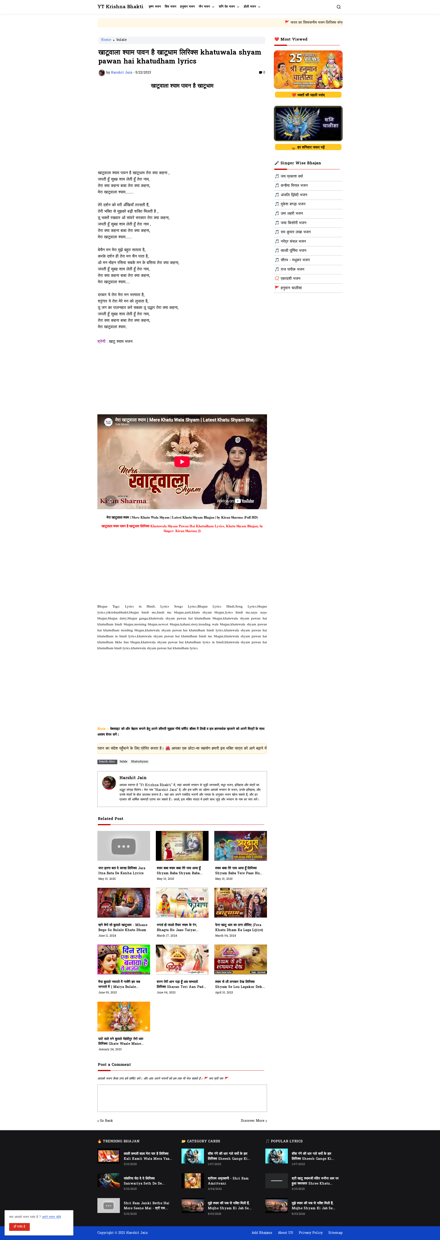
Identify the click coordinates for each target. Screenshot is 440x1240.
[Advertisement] (182, 132)
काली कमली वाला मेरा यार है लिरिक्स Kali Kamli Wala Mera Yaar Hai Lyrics (147, 1157)
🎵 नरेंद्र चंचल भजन (290, 242)
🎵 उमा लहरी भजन (289, 214)
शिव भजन (170, 6)
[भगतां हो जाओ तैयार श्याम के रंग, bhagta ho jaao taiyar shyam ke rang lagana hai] (182, 903)
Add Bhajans (262, 1233)
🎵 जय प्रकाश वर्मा (289, 176)
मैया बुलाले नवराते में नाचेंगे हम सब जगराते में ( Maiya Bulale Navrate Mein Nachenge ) (120, 985)
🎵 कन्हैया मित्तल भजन (291, 186)
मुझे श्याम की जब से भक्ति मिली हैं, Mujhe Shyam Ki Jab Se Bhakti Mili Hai (228, 1206)
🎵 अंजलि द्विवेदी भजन (291, 195)
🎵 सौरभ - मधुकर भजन (292, 260)
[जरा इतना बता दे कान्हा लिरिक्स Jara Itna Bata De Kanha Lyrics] (123, 846)
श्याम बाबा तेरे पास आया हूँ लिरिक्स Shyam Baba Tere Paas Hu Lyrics (237, 871)
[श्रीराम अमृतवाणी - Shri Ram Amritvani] (193, 1180)
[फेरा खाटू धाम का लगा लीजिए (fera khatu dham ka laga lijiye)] (240, 903)
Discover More (252, 1121)
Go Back (106, 1121)
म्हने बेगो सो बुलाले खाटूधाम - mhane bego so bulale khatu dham (122, 928)
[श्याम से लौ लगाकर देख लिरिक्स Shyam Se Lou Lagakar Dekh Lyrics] (240, 959)
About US (285, 1233)
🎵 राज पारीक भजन (289, 269)
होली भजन (250, 6)
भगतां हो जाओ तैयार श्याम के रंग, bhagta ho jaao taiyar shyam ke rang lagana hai (180, 928)
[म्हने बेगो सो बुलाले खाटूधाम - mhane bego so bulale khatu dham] (123, 903)
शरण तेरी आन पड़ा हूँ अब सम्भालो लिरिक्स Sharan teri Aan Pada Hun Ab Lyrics (181, 985)
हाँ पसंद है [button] (19, 1226)
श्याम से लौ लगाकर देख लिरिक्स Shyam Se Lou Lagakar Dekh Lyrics (240, 985)
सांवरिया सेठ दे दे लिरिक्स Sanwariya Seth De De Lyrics (143, 1181)
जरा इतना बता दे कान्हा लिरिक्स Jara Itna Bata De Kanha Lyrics (121, 871)
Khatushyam (139, 762)
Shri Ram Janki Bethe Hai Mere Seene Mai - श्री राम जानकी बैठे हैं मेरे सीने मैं (146, 1206)
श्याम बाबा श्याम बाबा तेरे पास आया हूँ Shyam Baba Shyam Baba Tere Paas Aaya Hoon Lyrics (181, 871)
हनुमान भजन (187, 6)
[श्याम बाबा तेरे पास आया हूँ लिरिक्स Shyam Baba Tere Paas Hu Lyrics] (240, 846)
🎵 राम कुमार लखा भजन (293, 232)
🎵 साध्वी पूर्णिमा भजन (290, 251)
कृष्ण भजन (155, 6)
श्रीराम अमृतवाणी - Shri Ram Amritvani (228, 1181)
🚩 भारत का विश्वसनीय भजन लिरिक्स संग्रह (261, 22)
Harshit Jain (133, 778)
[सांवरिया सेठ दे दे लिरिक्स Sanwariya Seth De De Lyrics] (108, 1180)
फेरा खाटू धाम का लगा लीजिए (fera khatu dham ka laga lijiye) (239, 928)
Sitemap (335, 1233)
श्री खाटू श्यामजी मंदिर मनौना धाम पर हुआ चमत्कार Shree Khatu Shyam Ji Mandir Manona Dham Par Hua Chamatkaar (315, 1181)
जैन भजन (204, 6)
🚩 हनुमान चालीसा (288, 288)
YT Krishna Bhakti (120, 7)
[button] (339, 7)
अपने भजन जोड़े (51, 1217)
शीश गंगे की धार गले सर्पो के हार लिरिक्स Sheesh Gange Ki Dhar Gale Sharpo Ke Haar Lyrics (230, 1157)
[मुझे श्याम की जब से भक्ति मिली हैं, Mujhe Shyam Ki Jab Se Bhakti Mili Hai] (193, 1205)
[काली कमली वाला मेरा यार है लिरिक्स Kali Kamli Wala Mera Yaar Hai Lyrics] (108, 1156)
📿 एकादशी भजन (287, 279)
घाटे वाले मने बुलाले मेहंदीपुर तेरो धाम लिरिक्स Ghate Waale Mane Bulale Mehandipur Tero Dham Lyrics (120, 1042)
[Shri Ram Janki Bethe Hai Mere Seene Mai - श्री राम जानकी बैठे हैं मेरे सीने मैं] (108, 1205)
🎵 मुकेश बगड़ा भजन (290, 204)
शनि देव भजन (227, 6)
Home (106, 40)
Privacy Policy (311, 1233)
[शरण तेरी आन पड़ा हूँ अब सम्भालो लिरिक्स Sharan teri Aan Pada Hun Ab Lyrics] (182, 959)
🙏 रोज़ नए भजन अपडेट (316, 22)
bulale (122, 40)
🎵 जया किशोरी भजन (290, 223)
